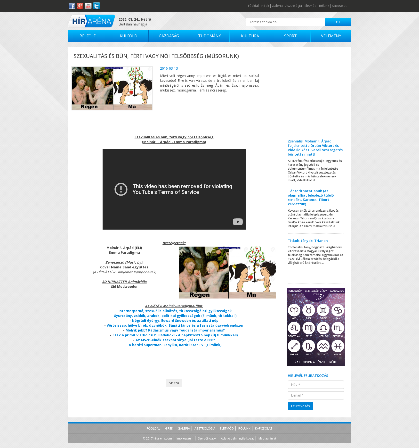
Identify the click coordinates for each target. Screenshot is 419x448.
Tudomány (209, 36)
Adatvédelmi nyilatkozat (237, 438)
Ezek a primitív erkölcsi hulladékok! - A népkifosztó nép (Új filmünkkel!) (175, 335)
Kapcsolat (339, 6)
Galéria (277, 6)
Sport (290, 36)
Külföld (128, 36)
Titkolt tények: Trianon (308, 240)
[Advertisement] (316, 96)
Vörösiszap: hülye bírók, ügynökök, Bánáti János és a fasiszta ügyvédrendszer (175, 325)
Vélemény (331, 36)
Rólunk (324, 6)
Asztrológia (293, 6)
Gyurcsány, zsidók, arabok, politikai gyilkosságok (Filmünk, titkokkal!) (175, 315)
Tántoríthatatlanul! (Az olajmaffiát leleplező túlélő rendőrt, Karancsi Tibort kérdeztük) (311, 197)
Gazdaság (169, 36)
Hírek (265, 6)
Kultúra (250, 36)
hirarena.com (162, 438)
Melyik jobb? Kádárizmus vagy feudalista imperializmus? (175, 330)
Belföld (88, 36)
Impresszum (185, 438)
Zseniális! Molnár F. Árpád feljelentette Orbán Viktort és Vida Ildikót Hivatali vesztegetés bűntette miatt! (315, 148)
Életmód (310, 6)
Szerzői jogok (207, 438)
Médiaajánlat (267, 438)
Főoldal (253, 6)
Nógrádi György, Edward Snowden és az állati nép (175, 320)
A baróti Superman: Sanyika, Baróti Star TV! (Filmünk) (175, 344)
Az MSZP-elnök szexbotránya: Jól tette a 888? (175, 340)
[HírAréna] (91, 21)
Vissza (174, 383)
